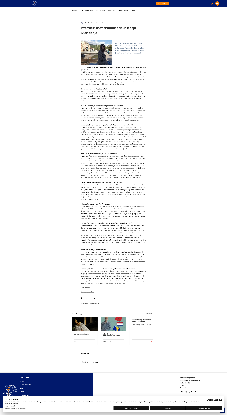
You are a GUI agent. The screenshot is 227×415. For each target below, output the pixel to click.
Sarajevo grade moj (81, 334)
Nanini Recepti (87, 10)
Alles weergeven (150, 313)
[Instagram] (182, 392)
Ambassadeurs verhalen (105, 10)
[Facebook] (186, 392)
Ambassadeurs (86, 287)
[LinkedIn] (195, 392)
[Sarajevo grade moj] (85, 324)
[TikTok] (190, 392)
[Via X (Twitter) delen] (86, 298)
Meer (134, 10)
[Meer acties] (145, 23)
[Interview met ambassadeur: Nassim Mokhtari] (113, 324)
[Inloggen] (212, 3)
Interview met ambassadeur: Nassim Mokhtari (111, 335)
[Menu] (217, 3)
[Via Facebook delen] (81, 298)
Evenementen (123, 10)
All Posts (75, 10)
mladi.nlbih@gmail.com (192, 381)
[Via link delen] (94, 298)
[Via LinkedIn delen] (90, 298)
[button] (153, 10)
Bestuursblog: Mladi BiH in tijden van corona (141, 320)
